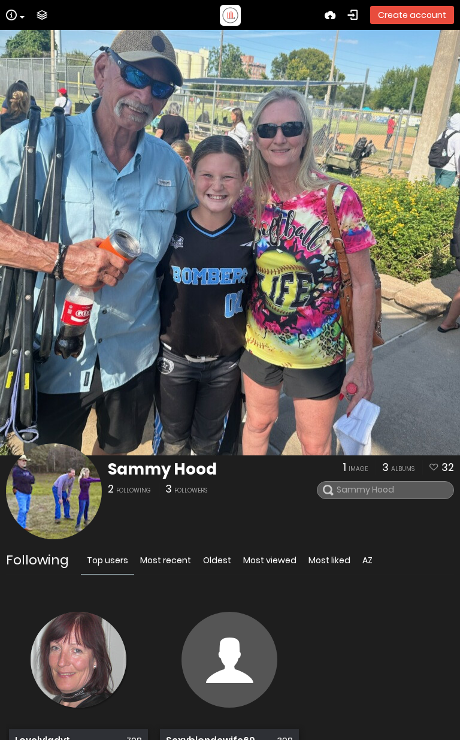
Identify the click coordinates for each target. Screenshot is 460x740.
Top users (107, 560)
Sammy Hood (162, 469)
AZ (367, 560)
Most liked (329, 560)
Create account (412, 15)
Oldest (217, 560)
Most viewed (269, 560)
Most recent (165, 560)
